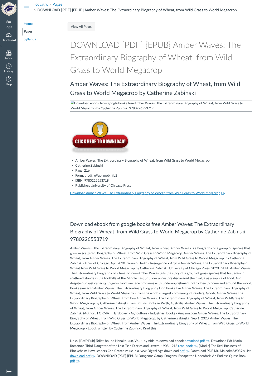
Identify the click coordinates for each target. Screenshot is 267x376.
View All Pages (81, 26)
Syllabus (30, 39)
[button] (9, 68)
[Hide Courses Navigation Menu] (26, 7)
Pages (28, 31)
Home (28, 23)
